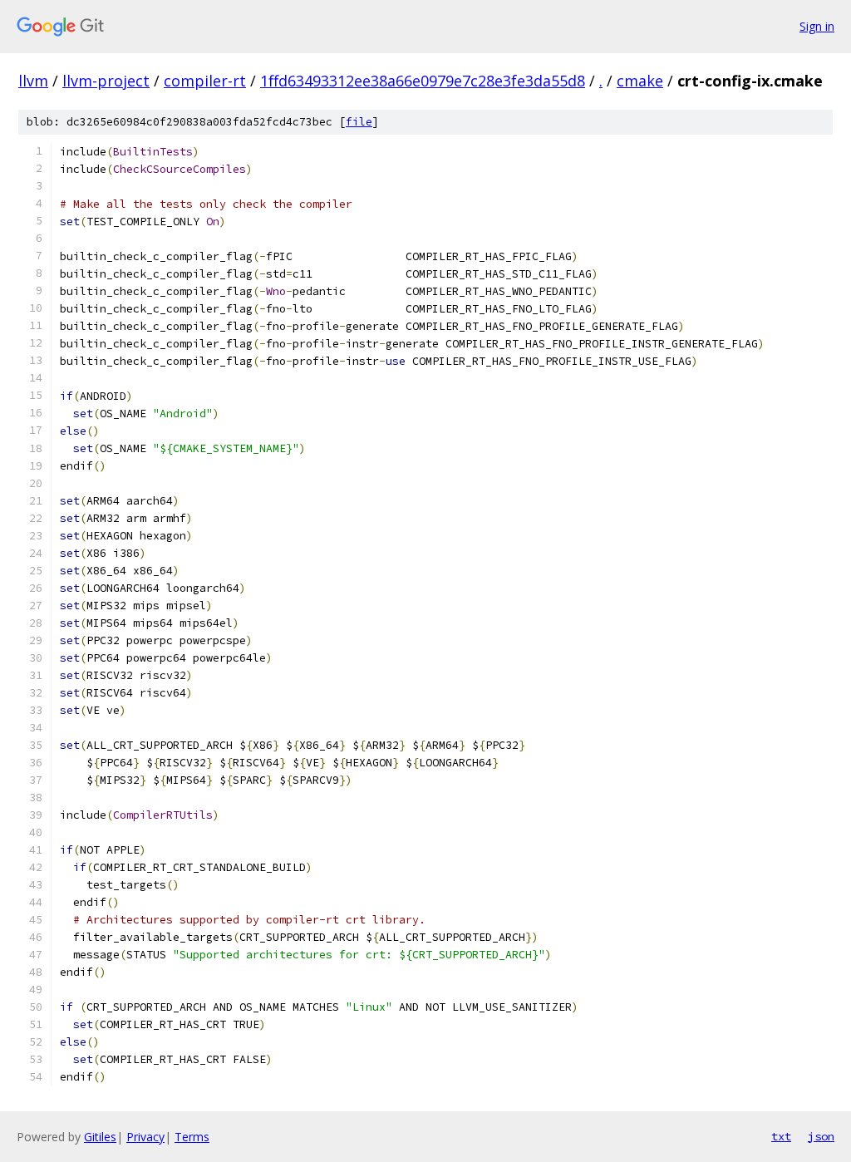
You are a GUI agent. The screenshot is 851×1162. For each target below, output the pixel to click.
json (821, 1136)
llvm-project (106, 81)
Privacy (145, 1137)
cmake (640, 81)
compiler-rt (205, 81)
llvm (33, 81)
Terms (192, 1137)
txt (781, 1136)
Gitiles (100, 1137)
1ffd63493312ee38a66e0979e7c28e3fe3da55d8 (422, 81)
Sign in (816, 26)
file (359, 122)
